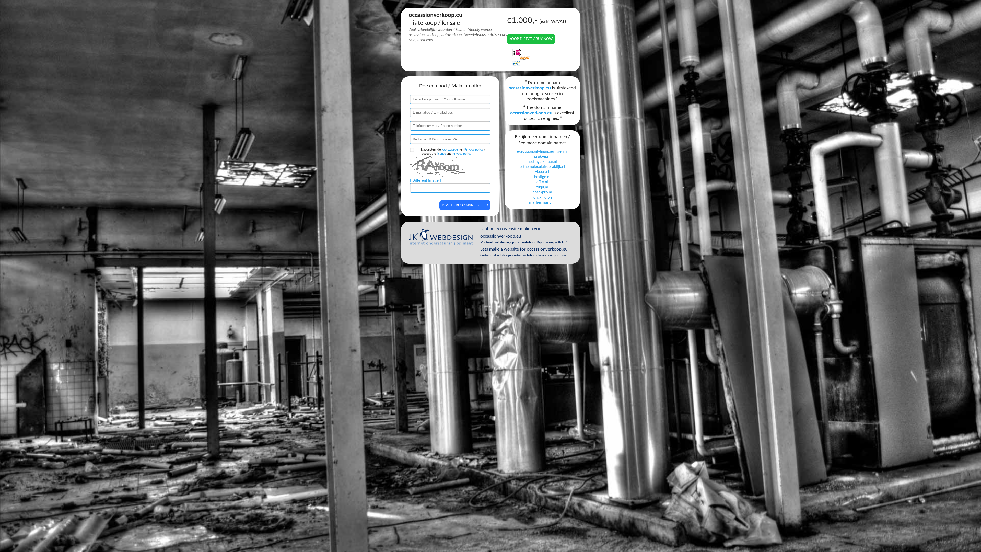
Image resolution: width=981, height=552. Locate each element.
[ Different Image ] (425, 181)
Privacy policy (473, 149)
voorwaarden (450, 149)
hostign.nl (542, 177)
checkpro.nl (542, 192)
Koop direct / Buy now (531, 39)
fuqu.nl (542, 187)
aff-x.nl (542, 182)
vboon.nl (542, 172)
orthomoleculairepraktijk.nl (542, 167)
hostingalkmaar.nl (542, 162)
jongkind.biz (542, 197)
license (441, 153)
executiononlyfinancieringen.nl (542, 152)
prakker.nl (542, 157)
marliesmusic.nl (542, 203)
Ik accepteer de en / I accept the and (452, 151)
